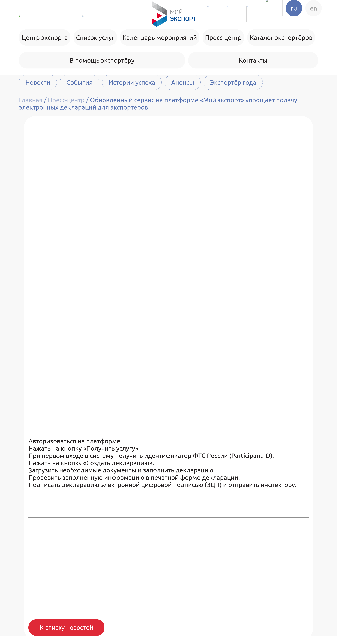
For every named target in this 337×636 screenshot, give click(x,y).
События (79, 82)
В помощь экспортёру (102, 60)
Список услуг (95, 37)
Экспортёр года (233, 82)
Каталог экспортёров (281, 37)
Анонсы (182, 82)
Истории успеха (132, 82)
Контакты (253, 60)
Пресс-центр (223, 37)
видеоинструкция (262, 365)
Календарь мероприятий (160, 37)
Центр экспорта (44, 37)
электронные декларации (67, 151)
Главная (30, 99)
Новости (37, 82)
